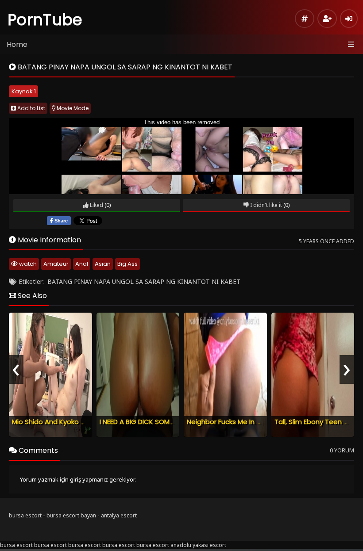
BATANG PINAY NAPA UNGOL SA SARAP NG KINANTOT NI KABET (143, 281)
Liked (96, 205)
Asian (103, 264)
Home (17, 44)
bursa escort (25, 515)
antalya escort (119, 515)
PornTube (45, 20)
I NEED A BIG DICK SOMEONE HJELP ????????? (169, 421)
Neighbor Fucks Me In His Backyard (242, 421)
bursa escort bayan (71, 515)
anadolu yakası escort (198, 545)
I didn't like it (265, 205)
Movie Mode (72, 108)
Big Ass (127, 264)
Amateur (56, 264)
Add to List (30, 108)
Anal (81, 264)
